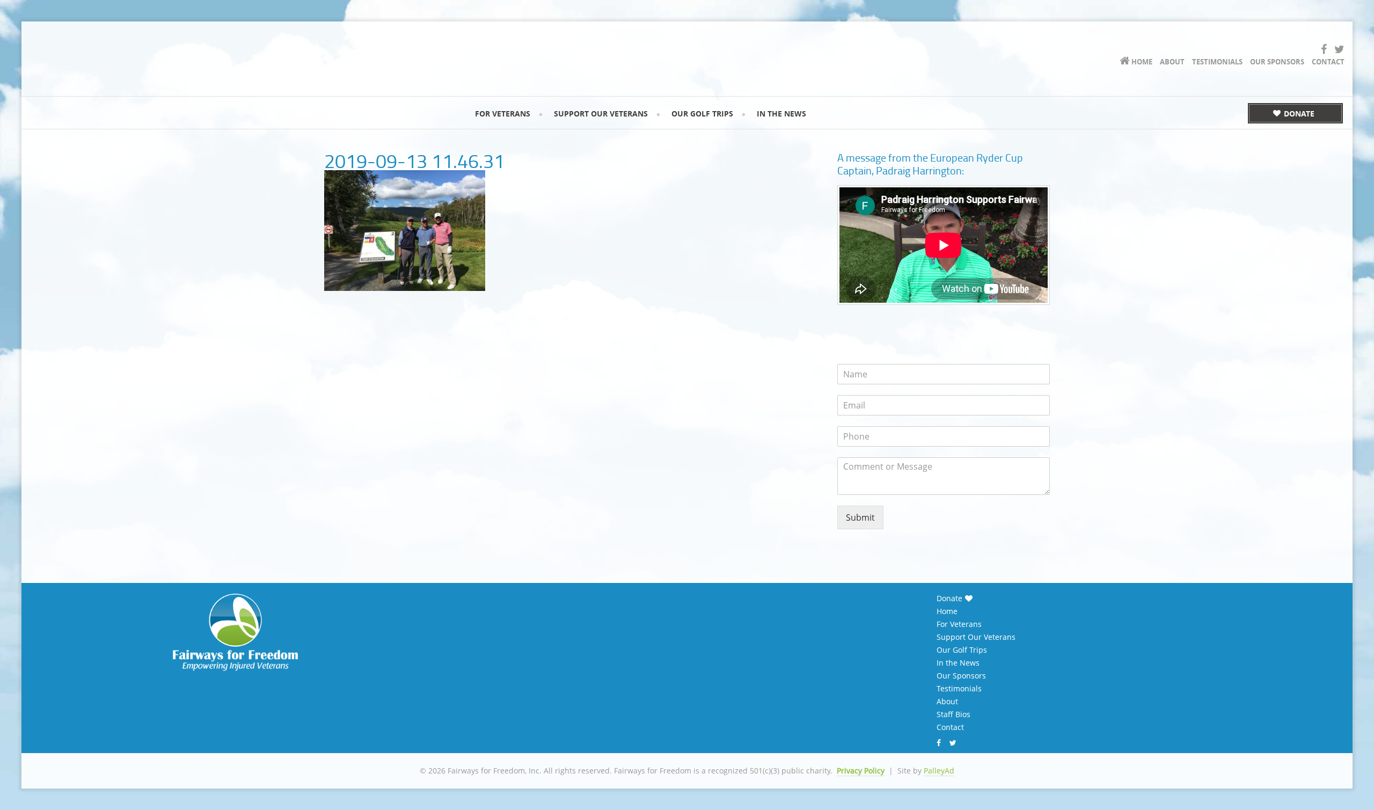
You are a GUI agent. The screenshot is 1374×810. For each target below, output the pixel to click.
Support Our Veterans (976, 637)
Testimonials (959, 689)
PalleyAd (939, 770)
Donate (949, 598)
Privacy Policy (861, 770)
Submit (860, 517)
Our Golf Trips (962, 650)
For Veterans (959, 624)
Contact (950, 727)
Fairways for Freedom (166, 51)
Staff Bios (953, 714)
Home (947, 611)
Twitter (954, 743)
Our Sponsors (961, 676)
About (947, 701)
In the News (958, 663)
